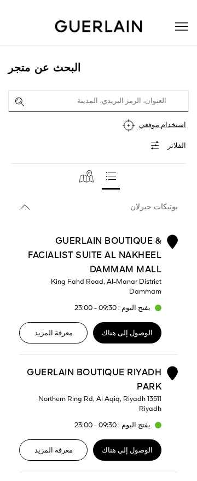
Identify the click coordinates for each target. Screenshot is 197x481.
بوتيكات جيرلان (154, 207)
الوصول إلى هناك (127, 333)
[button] (181, 26)
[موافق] (20, 102)
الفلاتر (176, 146)
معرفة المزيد (53, 333)
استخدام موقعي (162, 125)
